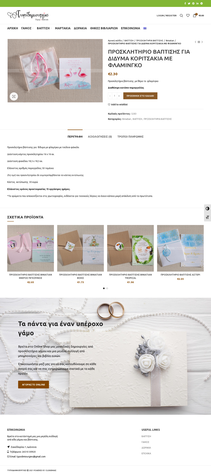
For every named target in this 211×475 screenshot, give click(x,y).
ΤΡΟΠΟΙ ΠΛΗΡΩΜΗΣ (130, 136)
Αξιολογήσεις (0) (100, 136)
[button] (33, 384)
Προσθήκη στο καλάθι (140, 96)
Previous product (195, 42)
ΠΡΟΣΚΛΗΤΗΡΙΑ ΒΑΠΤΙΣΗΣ (149, 40)
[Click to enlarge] (14, 96)
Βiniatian (170, 40)
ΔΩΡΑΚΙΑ (146, 447)
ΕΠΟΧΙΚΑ (146, 453)
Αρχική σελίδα (115, 40)
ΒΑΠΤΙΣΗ (129, 40)
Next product (202, 42)
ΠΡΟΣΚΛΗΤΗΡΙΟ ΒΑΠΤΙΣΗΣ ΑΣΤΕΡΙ (180, 274)
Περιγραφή (75, 136)
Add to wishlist (119, 104)
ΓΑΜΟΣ (145, 442)
